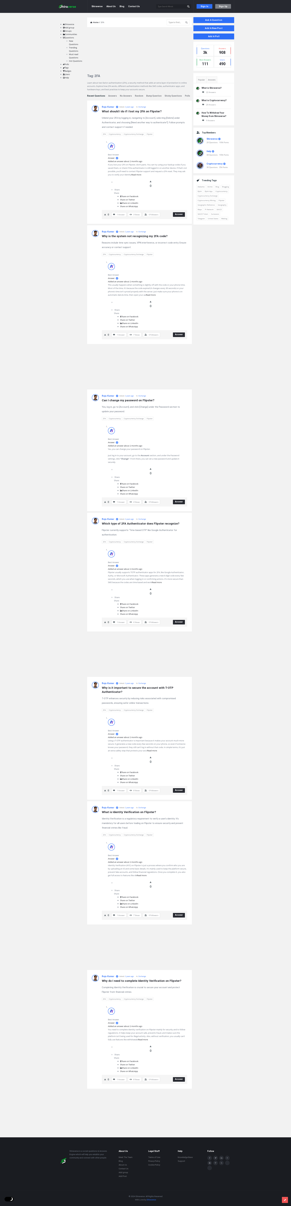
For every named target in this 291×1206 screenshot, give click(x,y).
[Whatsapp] (227, 1163)
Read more (136, 174)
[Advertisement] (139, 50)
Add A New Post (213, 28)
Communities (71, 34)
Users (67, 74)
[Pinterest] (215, 1163)
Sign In (204, 6)
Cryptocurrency (115, 134)
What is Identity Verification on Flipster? (129, 812)
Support (181, 1161)
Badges (68, 71)
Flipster (149, 134)
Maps (200, 209)
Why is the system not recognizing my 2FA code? (134, 236)
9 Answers (210, 120)
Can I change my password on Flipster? (128, 400)
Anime (209, 187)
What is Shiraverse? (212, 88)
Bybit (200, 191)
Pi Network (209, 209)
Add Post (123, 1176)
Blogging (225, 187)
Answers (112, 96)
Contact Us (134, 6)
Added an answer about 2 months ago (125, 161)
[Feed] (221, 1163)
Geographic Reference (206, 205)
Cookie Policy (154, 1165)
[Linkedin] (221, 1158)
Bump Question (154, 96)
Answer (111, 158)
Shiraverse (97, 6)
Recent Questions (96, 96)
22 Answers (211, 92)
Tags (67, 67)
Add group (69, 27)
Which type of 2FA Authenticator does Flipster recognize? (140, 523)
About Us (111, 6)
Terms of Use (154, 1157)
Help (209, 151)
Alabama (201, 187)
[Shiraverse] (72, 6)
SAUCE (219, 209)
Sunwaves (215, 214)
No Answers (126, 96)
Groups (68, 31)
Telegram (201, 218)
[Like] (151, 181)
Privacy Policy (154, 1161)
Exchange (142, 107)
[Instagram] (209, 1163)
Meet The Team (125, 1157)
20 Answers (211, 104)
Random (139, 96)
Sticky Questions (173, 96)
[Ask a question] (285, 1200)
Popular (201, 80)
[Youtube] (227, 1158)
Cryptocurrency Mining (207, 200)
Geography (222, 205)
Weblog (224, 218)
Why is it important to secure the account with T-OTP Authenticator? (138, 690)
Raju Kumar (108, 107)
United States (213, 218)
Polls (187, 96)
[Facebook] (209, 1158)
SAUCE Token (203, 214)
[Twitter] (215, 1158)
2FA (104, 134)
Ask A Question (213, 20)
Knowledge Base (185, 1157)
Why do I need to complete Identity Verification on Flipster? (141, 981)
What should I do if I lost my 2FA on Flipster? (132, 111)
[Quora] (209, 1168)
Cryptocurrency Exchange (134, 134)
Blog (122, 6)
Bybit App (208, 191)
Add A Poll (214, 36)
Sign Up (223, 6)
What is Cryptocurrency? (214, 100)
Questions (69, 37)
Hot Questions (75, 61)
